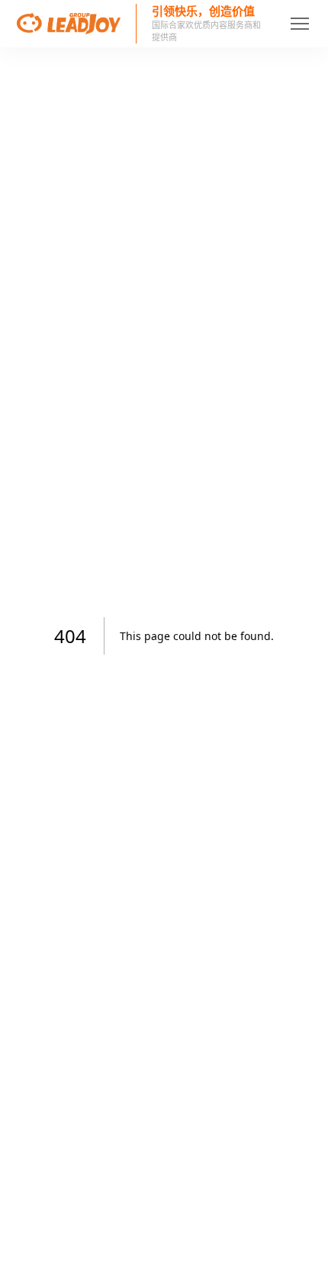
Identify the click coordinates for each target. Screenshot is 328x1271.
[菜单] (306, 23)
